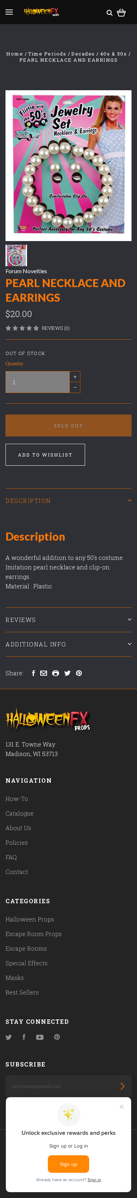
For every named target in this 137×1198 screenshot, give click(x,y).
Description (28, 500)
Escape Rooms (26, 948)
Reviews (20, 619)
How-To (16, 798)
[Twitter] (8, 1037)
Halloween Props (29, 919)
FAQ (11, 857)
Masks (14, 977)
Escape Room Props (33, 934)
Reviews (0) (56, 328)
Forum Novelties (26, 270)
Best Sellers (22, 992)
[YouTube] (39, 1037)
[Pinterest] (57, 1037)
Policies (16, 842)
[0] (121, 11)
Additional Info (35, 644)
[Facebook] (24, 1037)
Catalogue (19, 813)
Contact (16, 871)
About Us (18, 828)
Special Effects (26, 963)
